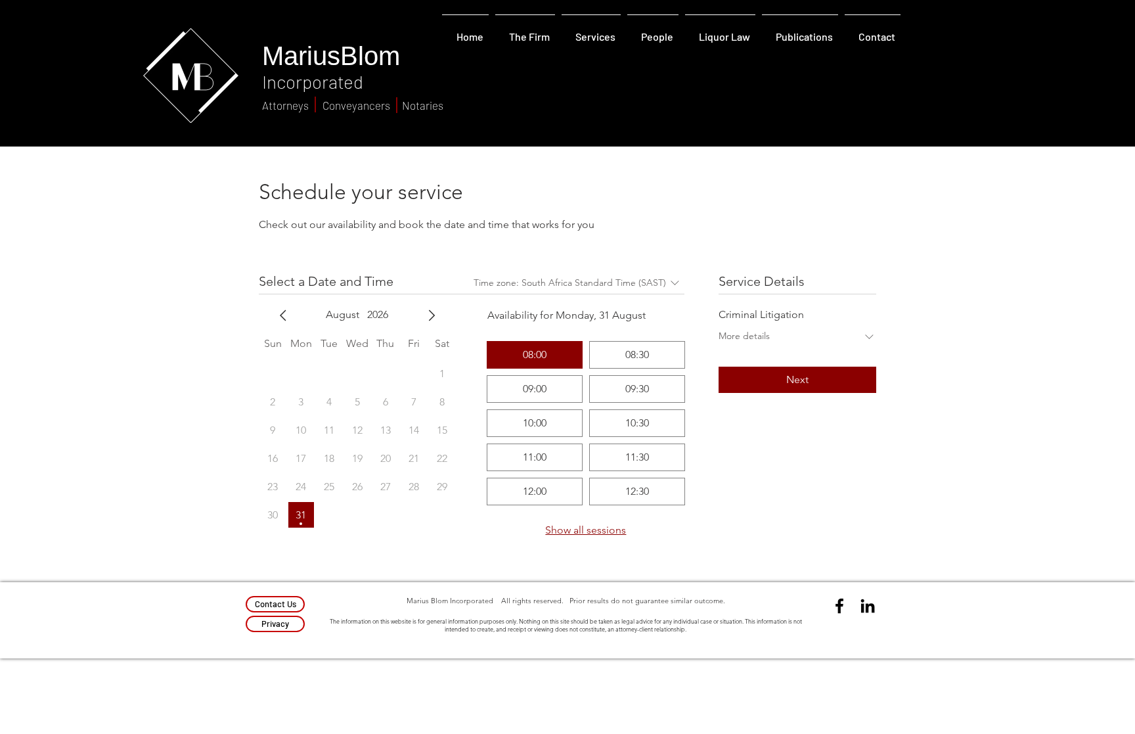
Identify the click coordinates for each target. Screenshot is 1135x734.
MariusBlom (331, 55)
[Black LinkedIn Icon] (868, 606)
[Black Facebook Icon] (839, 606)
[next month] (431, 315)
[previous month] (283, 315)
